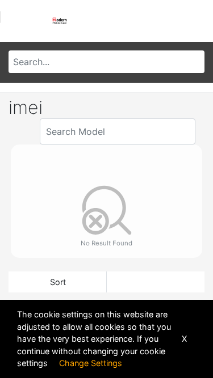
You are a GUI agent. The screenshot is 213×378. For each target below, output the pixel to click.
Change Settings (90, 363)
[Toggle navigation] (19, 21)
